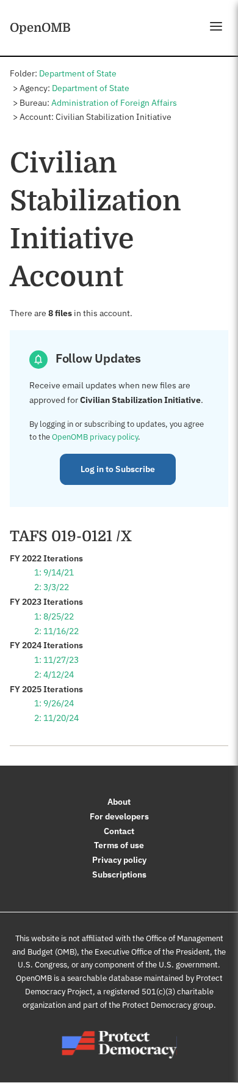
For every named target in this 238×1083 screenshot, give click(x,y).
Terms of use (119, 845)
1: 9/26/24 (54, 703)
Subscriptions (119, 874)
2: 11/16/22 (56, 631)
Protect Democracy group (168, 1005)
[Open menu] (216, 26)
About (119, 801)
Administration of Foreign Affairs (114, 102)
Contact (119, 831)
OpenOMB (40, 27)
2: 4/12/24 (54, 674)
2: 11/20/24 (56, 717)
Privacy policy (119, 859)
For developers (119, 816)
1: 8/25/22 (54, 616)
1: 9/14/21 (54, 572)
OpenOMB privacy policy (95, 437)
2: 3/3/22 (51, 587)
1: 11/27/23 (56, 659)
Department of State (78, 73)
